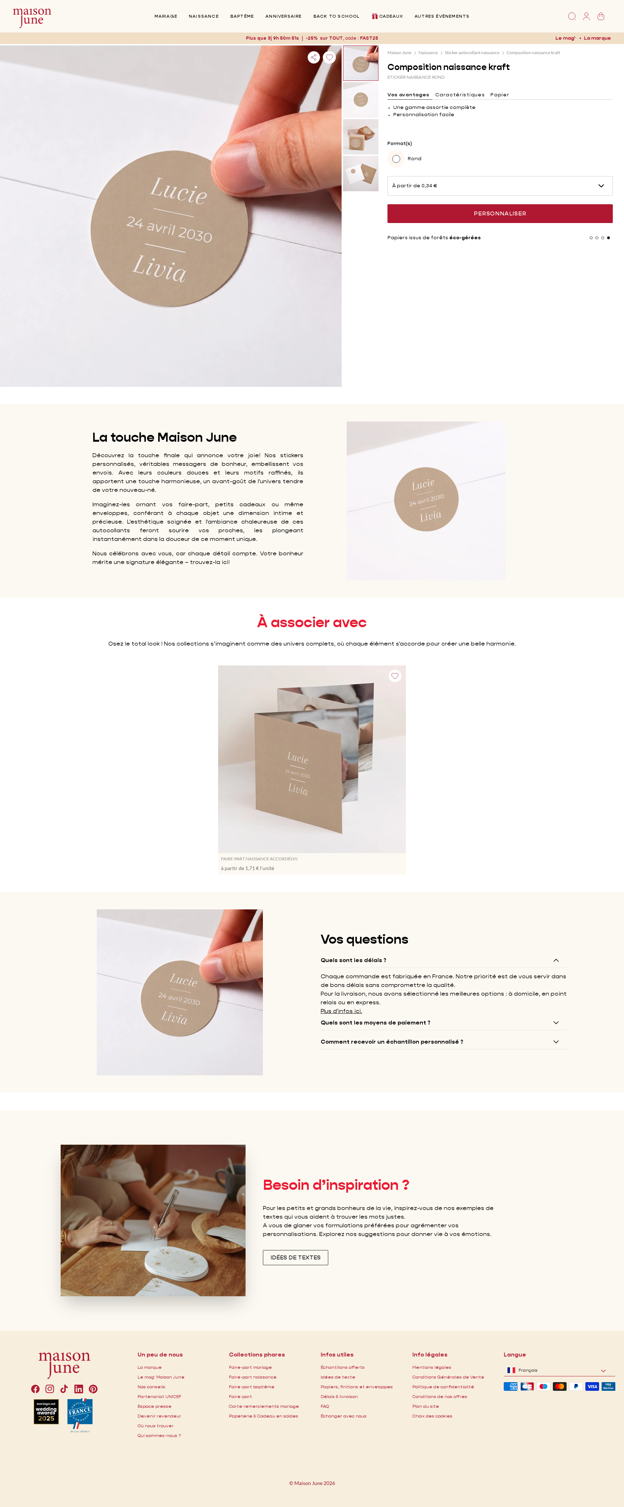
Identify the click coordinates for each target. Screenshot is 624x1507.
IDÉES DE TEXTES (295, 1257)
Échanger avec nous (344, 1416)
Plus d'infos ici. (341, 1011)
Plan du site (425, 1406)
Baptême (242, 16)
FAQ (325, 1406)
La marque (597, 38)
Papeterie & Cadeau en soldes (263, 1416)
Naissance (204, 16)
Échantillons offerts (343, 1367)
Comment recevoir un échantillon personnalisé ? (392, 1041)
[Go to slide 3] (602, 237)
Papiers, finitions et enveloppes (357, 1386)
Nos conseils (151, 1386)
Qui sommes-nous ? (159, 1435)
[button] (370, 38)
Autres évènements (442, 16)
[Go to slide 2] (596, 237)
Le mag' (565, 38)
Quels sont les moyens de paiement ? (375, 1022)
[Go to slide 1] (591, 237)
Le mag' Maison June (161, 1377)
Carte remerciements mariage (264, 1406)
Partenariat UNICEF (159, 1396)
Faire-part (240, 1396)
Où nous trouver (156, 1425)
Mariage (166, 16)
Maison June (399, 52)
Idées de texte (338, 1377)
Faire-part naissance (253, 1377)
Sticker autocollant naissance (472, 52)
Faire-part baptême (251, 1386)
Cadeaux (391, 16)
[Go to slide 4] (608, 237)
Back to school (336, 16)
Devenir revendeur (159, 1416)
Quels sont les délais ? (353, 960)
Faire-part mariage (250, 1367)
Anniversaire (283, 16)
